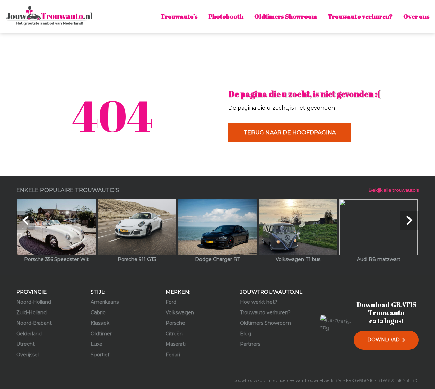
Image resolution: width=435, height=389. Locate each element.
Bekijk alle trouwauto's (394, 190)
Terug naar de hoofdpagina (290, 132)
